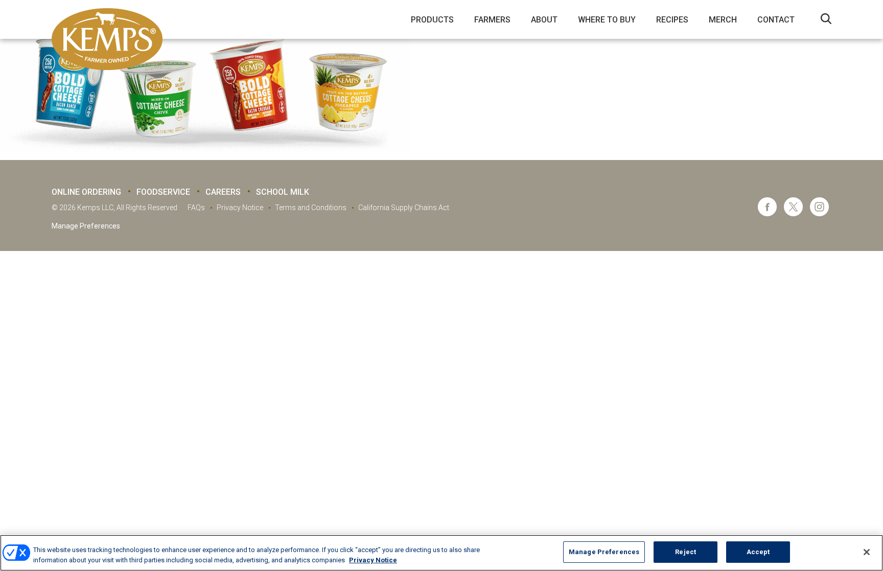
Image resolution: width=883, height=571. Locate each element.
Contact (776, 20)
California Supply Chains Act (403, 207)
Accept (758, 552)
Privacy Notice (240, 207)
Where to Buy (607, 20)
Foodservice (163, 192)
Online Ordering (86, 192)
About (544, 20)
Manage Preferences (86, 226)
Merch (723, 20)
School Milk (282, 192)
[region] (441, 553)
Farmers (492, 20)
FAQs (196, 207)
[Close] (866, 552)
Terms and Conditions (310, 207)
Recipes (672, 20)
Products (432, 20)
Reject (685, 552)
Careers (223, 192)
